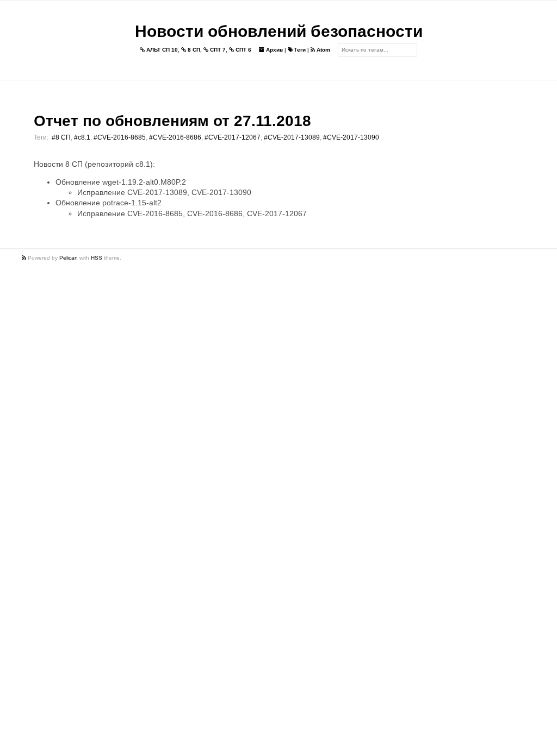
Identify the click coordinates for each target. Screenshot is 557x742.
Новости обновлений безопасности (279, 31)
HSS (96, 258)
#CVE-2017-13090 (351, 137)
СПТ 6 (242, 50)
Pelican (68, 258)
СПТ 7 (217, 50)
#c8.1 (82, 137)
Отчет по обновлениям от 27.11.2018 (172, 120)
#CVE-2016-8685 (120, 137)
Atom (322, 50)
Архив (273, 50)
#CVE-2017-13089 (292, 137)
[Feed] (25, 258)
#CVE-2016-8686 (175, 137)
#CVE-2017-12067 (233, 137)
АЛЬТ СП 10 (161, 50)
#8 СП (61, 137)
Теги (300, 50)
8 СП (193, 50)
